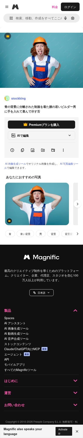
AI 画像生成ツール (15, 163)
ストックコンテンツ (17, 344)
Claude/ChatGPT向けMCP (25, 349)
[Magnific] (41, 258)
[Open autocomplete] (9, 18)
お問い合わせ (14, 404)
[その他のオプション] (63, 150)
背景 (53, 234)
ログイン (70, 7)
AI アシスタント (15, 323)
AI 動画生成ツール (16, 333)
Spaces (9, 318)
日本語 (41, 292)
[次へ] (77, 204)
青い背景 (25, 234)
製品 (7, 310)
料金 (55, 7)
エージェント (16, 354)
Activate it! (62, 431)
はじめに (11, 380)
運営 (7, 392)
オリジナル (29, 36)
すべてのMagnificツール (20, 370)
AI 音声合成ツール (16, 338)
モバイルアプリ (14, 364)
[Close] (77, 431)
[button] (41, 292)
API (6, 359)
